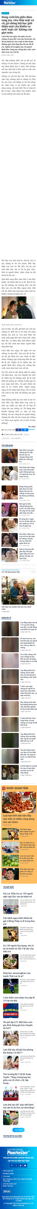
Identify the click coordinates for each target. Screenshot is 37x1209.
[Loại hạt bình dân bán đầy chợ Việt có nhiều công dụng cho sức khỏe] (19, 802)
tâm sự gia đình (16, 438)
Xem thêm (19, 1130)
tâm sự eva (6, 438)
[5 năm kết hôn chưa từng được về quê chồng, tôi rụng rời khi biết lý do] (10, 724)
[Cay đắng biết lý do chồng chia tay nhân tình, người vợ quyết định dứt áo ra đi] (10, 740)
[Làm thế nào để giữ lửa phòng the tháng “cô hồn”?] (10, 1062)
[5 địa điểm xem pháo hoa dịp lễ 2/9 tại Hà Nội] (10, 1010)
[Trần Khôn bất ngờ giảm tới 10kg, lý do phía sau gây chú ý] (10, 878)
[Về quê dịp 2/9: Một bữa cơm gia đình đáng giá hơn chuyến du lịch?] (10, 1038)
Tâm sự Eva (5, 13)
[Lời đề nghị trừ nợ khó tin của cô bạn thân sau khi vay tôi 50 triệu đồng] (10, 772)
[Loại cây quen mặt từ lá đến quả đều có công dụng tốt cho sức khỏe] (10, 865)
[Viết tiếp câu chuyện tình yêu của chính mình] (18, 590)
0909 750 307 (8, 1186)
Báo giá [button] (7, 1191)
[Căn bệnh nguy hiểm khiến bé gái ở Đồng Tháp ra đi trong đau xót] (10, 838)
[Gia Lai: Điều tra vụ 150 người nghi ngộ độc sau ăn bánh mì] (10, 852)
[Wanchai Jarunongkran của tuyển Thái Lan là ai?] (10, 986)
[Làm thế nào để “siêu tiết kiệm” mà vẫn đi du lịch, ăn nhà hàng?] (10, 1117)
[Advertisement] (18, 177)
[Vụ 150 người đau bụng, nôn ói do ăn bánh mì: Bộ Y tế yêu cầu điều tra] (10, 961)
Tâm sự (26, 434)
